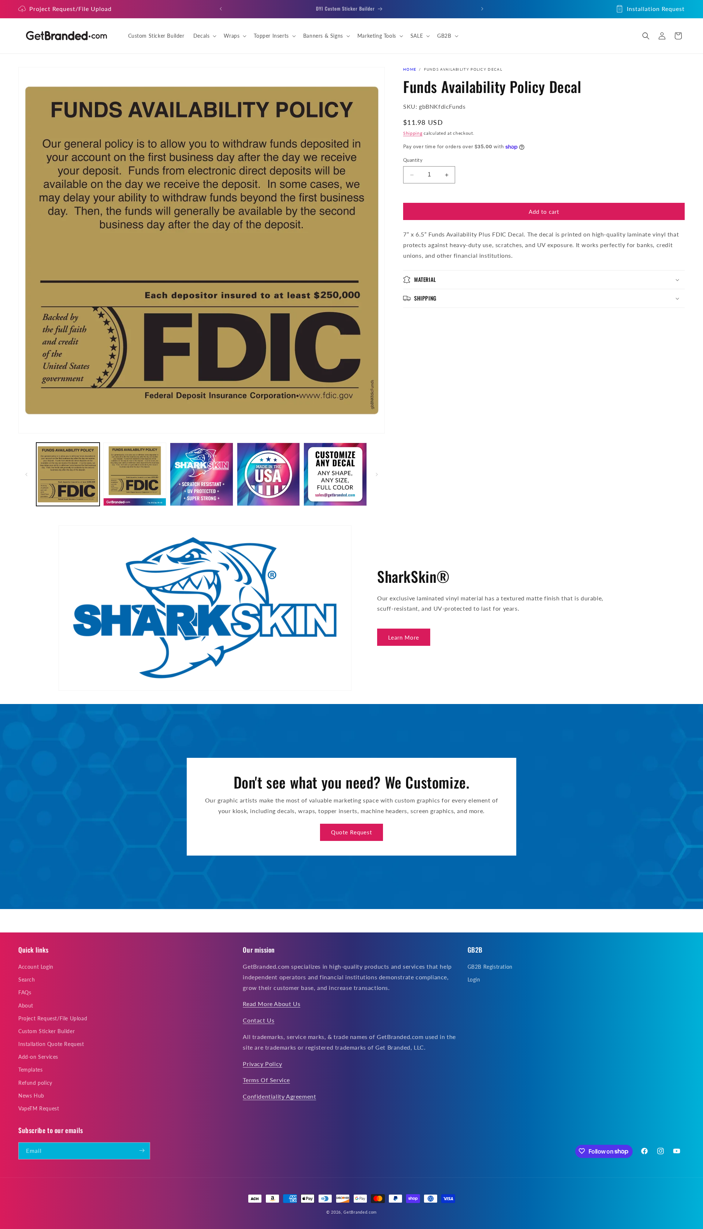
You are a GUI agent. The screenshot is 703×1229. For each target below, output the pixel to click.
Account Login (35, 967)
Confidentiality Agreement (279, 1096)
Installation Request (656, 8)
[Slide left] (26, 474)
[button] (204, 36)
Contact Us (258, 1020)
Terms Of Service (266, 1080)
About (25, 1005)
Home (409, 69)
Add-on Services (38, 1057)
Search (26, 980)
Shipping (413, 133)
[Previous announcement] (221, 9)
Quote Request (351, 832)
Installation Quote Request (51, 1044)
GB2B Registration (490, 967)
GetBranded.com (360, 1212)
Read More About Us (271, 1004)
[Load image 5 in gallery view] (335, 474)
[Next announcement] (482, 9)
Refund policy (35, 1083)
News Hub (31, 1095)
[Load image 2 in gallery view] (135, 474)
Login (474, 980)
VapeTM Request (38, 1108)
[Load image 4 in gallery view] (268, 474)
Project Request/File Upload (70, 8)
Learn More (403, 637)
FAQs (24, 993)
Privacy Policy (262, 1063)
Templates (30, 1070)
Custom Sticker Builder (46, 1031)
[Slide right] (377, 474)
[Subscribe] (142, 1150)
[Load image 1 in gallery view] (68, 474)
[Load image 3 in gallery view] (201, 474)
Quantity (413, 160)
